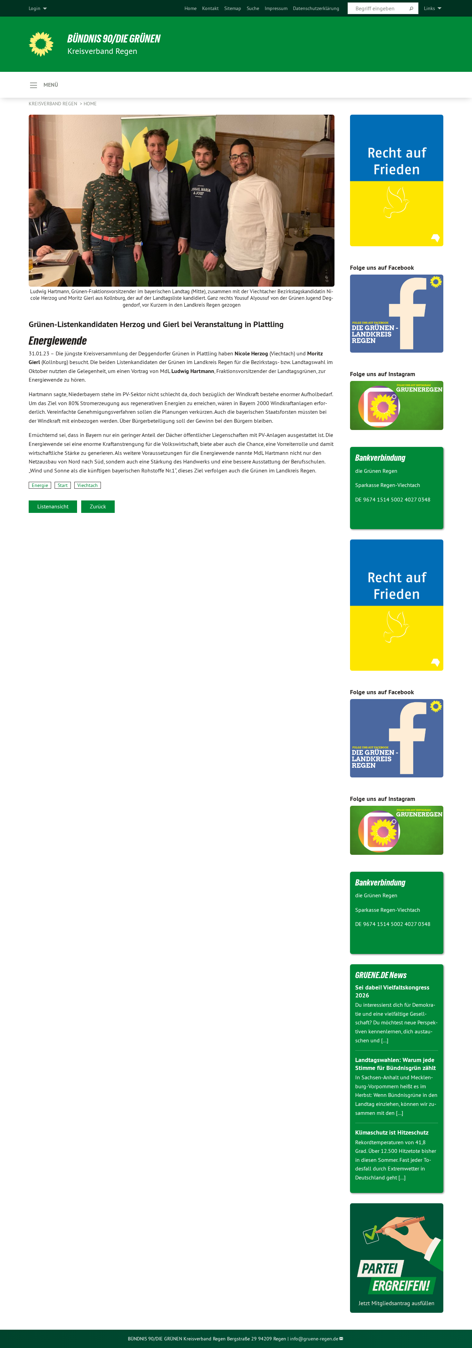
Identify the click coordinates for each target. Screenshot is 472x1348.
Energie (40, 485)
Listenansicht (52, 506)
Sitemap (232, 8)
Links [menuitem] (429, 8)
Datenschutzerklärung (316, 8)
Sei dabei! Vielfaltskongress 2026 (392, 991)
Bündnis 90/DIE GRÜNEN (113, 38)
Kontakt (210, 8)
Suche (253, 8)
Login (34, 8)
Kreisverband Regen (53, 104)
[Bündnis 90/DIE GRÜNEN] (41, 44)
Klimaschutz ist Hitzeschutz (391, 1132)
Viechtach (87, 485)
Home (191, 8)
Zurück (98, 506)
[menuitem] (191, 8)
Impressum (276, 8)
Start (63, 485)
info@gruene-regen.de (314, 1339)
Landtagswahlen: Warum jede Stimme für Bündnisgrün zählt (395, 1064)
